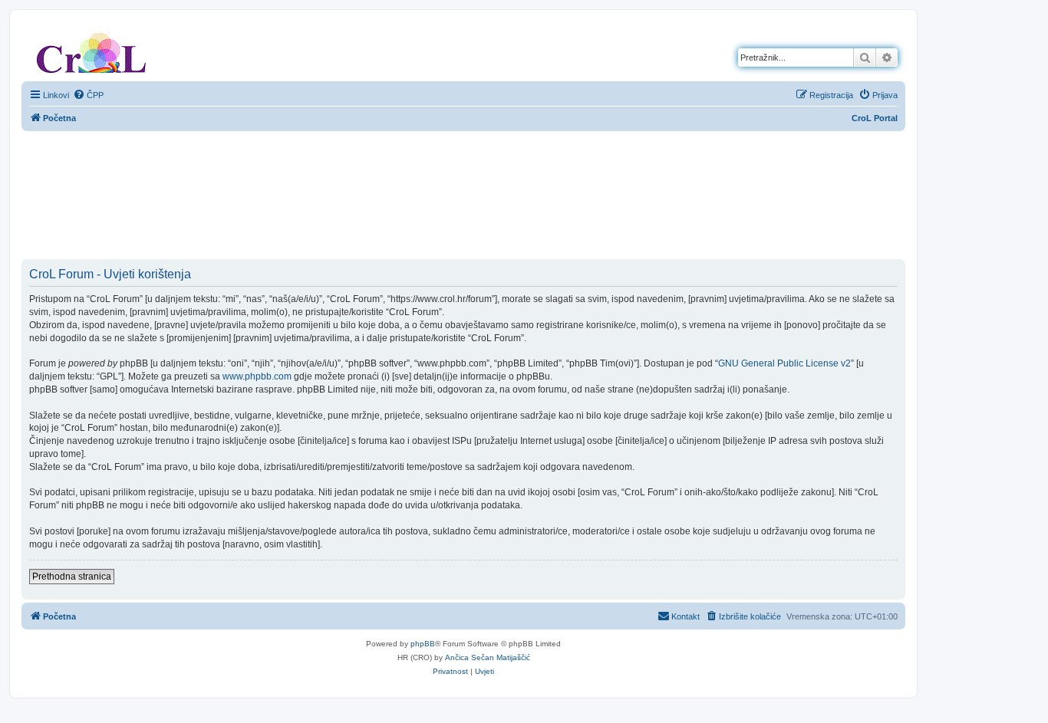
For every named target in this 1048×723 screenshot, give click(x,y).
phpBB (422, 643)
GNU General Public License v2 (784, 363)
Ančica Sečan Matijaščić (487, 657)
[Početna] (91, 49)
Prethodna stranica (71, 576)
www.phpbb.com (257, 376)
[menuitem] (88, 95)
